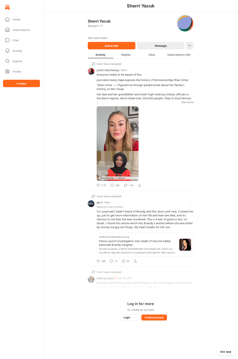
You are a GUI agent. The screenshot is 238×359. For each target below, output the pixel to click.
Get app (225, 351)
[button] (21, 19)
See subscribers (98, 38)
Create (21, 83)
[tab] (100, 54)
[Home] (7, 7)
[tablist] (140, 54)
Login (127, 317)
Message (161, 45)
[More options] (191, 70)
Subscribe (111, 45)
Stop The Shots (115, 206)
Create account (154, 317)
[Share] (139, 185)
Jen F (100, 202)
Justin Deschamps (108, 70)
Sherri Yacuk (103, 64)
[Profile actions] (189, 45)
